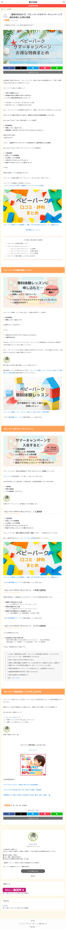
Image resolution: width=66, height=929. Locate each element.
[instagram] (32, 876)
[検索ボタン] (64, 2)
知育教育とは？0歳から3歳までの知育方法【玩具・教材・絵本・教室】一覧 (26, 795)
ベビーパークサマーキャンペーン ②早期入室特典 (24, 251)
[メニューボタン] (2, 2)
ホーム (22, 923)
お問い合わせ (42, 923)
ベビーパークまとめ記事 (27, 538)
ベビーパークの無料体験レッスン (17, 243)
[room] (34, 876)
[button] (9, 67)
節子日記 (33, 2)
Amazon (5, 906)
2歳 (20, 805)
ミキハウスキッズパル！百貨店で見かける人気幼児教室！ (21, 785)
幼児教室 (24, 805)
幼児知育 (7, 20)
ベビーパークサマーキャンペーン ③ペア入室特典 (24, 253)
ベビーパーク (7, 476)
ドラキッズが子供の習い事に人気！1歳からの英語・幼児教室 (22, 790)
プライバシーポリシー (31, 923)
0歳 (13, 805)
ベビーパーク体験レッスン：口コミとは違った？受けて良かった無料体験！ (26, 412)
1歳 (17, 805)
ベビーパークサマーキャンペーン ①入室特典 (23, 249)
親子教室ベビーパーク (33, 230)
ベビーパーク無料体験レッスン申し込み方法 (21, 256)
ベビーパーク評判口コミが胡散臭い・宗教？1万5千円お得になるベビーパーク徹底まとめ (30, 225)
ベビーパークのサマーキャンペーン (18, 246)
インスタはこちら (33, 871)
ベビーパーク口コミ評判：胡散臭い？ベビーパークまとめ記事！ (25, 185)
